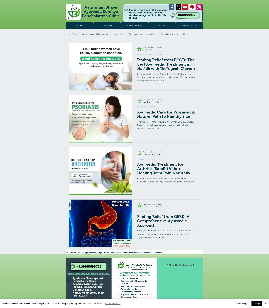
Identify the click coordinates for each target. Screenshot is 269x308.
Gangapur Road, (82, 290)
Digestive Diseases (169, 34)
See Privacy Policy (113, 303)
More (185, 34)
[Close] (265, 303)
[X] (178, 7)
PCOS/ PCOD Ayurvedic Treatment (151, 55)
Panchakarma (135, 34)
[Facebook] (171, 7)
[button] (196, 34)
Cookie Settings (240, 303)
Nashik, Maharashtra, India (88, 292)
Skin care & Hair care (146, 107)
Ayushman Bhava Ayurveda (88, 278)
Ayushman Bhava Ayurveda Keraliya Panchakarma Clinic (101, 11)
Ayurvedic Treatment (146, 159)
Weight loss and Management (95, 34)
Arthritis (151, 34)
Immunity (119, 34)
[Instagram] (199, 7)
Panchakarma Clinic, (85, 281)
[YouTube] (185, 7)
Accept (257, 303)
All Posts (73, 34)
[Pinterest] (192, 7)
